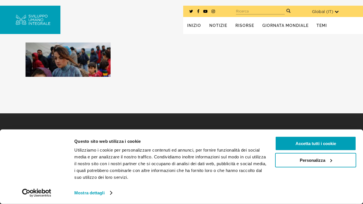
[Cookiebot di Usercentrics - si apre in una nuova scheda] (37, 193)
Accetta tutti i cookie (316, 143)
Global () (322, 12)
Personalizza (312, 160)
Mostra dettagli (89, 192)
